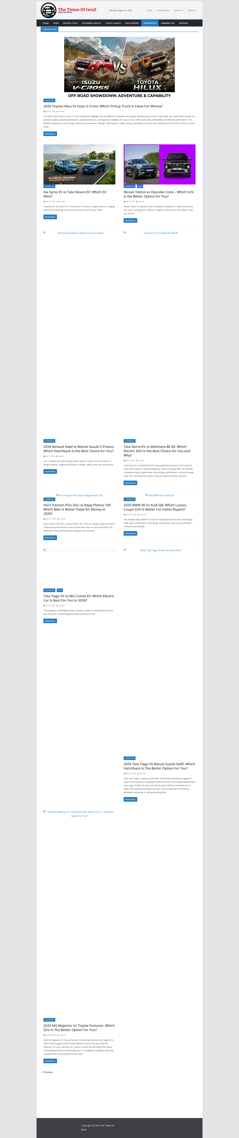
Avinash (62, 111)
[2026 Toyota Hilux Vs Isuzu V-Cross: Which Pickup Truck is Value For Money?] (119, 68)
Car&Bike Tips (168, 23)
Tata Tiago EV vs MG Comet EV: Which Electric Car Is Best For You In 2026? (78, 598)
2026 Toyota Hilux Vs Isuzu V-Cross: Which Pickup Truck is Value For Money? (103, 106)
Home (149, 10)
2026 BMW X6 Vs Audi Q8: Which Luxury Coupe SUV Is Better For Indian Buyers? (155, 507)
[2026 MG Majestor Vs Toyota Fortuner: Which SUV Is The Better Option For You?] (79, 914)
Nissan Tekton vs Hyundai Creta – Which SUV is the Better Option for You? (159, 194)
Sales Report (132, 23)
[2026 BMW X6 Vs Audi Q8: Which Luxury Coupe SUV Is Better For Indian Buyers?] (160, 495)
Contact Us (178, 10)
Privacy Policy (163, 10)
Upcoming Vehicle (91, 23)
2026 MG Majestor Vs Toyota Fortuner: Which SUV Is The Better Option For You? (79, 1027)
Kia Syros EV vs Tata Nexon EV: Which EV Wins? (74, 194)
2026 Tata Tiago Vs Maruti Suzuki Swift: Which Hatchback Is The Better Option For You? (159, 766)
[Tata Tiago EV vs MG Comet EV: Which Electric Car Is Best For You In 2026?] (79, 568)
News (56, 23)
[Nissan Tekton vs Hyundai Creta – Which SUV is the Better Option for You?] (160, 164)
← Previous (47, 1072)
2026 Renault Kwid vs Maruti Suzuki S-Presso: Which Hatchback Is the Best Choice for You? (78, 448)
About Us (192, 10)
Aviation (183, 23)
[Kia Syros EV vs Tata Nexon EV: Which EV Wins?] (79, 164)
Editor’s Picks (70, 23)
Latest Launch (113, 23)
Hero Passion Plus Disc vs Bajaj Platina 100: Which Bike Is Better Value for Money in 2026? (77, 509)
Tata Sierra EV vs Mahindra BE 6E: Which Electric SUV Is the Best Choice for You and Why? (157, 450)
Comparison (149, 23)
